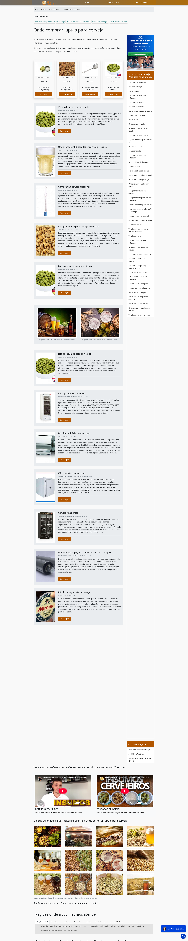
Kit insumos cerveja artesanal (140, 111)
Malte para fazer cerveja (138, 303)
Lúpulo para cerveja (136, 115)
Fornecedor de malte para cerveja (138, 248)
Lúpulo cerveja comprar (138, 284)
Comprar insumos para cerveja (137, 192)
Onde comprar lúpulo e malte (140, 220)
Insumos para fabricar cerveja (137, 259)
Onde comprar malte (136, 124)
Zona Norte (55, 922)
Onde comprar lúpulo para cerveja (139, 309)
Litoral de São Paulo (116, 922)
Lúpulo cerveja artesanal (118, 22)
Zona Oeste (66, 922)
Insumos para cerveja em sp (139, 254)
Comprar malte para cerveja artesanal (139, 199)
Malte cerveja (133, 91)
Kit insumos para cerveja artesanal (138, 278)
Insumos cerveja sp (136, 102)
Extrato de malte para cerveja (140, 205)
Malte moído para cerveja (138, 171)
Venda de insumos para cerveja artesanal (138, 230)
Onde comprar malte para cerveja (78, 22)
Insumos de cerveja (136, 106)
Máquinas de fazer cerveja (139, 749)
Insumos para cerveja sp (138, 135)
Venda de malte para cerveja (139, 315)
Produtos (112, 2)
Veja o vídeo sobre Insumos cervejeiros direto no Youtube (58, 812)
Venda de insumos (135, 224)
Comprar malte (134, 151)
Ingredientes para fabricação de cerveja (140, 210)
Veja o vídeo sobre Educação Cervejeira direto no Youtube (120, 812)
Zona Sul (77, 922)
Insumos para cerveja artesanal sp (137, 156)
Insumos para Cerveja (137, 82)
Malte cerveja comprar (100, 22)
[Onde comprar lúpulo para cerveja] (43, 69)
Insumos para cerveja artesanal (137, 96)
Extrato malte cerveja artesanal (137, 241)
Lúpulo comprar (135, 166)
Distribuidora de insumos (138, 162)
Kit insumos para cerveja (138, 272)
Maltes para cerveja (136, 146)
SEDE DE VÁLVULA (136, 754)
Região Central (42, 922)
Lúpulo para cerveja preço (139, 288)
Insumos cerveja (135, 86)
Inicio (87, 2)
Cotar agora (44, 94)
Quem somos (141, 2)
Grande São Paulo (100, 922)
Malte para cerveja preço (138, 179)
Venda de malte (134, 236)
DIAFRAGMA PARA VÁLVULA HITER (139, 759)
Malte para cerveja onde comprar (138, 298)
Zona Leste (87, 922)
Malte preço (60, 22)
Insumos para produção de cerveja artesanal (139, 266)
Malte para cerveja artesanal (44, 22)
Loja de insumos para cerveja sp (140, 140)
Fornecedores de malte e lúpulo (138, 129)
